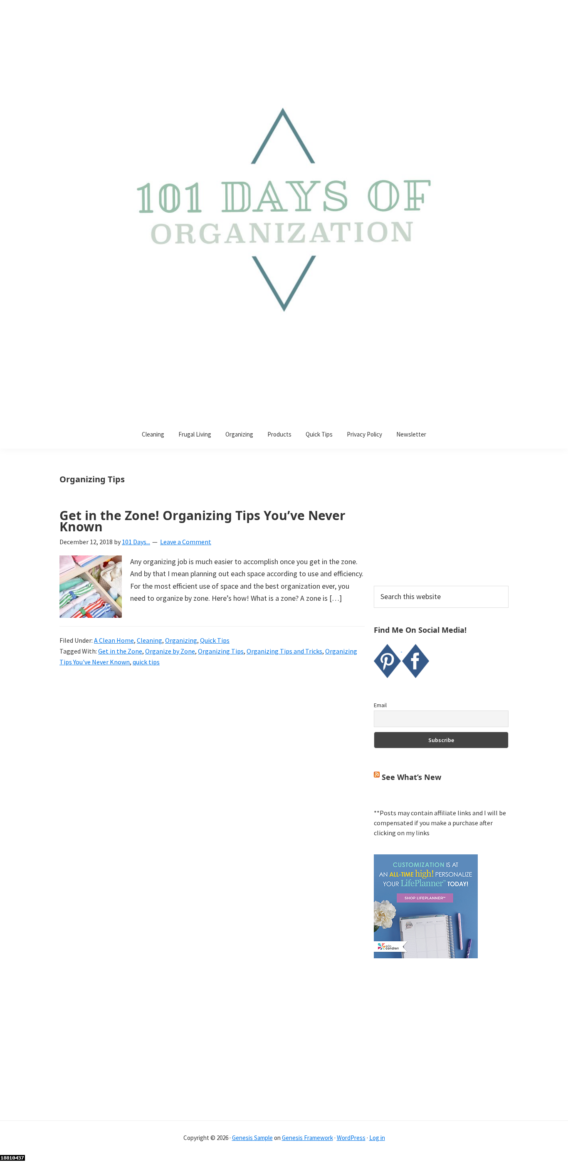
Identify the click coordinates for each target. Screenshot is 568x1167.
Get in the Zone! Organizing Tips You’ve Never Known (202, 521)
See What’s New (411, 777)
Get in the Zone (120, 651)
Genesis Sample (252, 1138)
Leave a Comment (185, 542)
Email (380, 705)
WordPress (351, 1138)
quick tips (146, 662)
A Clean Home (114, 640)
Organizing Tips (221, 651)
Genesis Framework (307, 1138)
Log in (377, 1138)
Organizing (181, 640)
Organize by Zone (170, 651)
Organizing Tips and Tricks (284, 651)
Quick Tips (215, 640)
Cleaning (149, 640)
